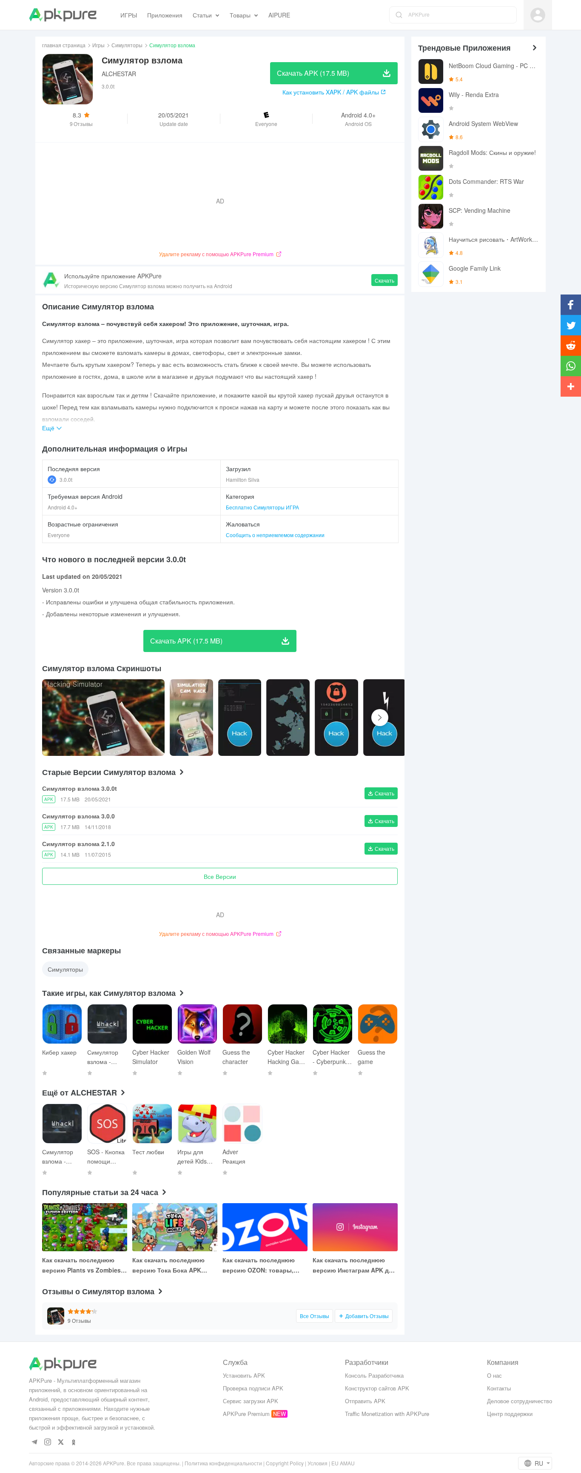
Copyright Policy (285, 1463)
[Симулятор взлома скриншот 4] (336, 717)
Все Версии (220, 876)
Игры (98, 45)
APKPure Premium (246, 1414)
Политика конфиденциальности (223, 1463)
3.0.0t (66, 479)
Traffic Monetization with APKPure (387, 1414)
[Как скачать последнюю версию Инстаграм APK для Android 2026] (355, 1227)
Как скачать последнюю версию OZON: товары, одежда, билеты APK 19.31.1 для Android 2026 (265, 1265)
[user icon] (537, 15)
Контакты (499, 1388)
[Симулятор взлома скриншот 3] (288, 717)
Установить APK (244, 1375)
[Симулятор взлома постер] (103, 717)
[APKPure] (63, 15)
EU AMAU (343, 1463)
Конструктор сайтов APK (377, 1388)
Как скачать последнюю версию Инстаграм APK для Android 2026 (354, 1265)
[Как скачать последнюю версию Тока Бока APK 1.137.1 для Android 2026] (174, 1227)
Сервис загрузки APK (250, 1401)
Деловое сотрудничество (519, 1401)
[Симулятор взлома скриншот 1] (191, 717)
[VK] (60, 1442)
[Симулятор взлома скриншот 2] (240, 717)
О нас (494, 1375)
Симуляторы (126, 45)
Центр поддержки (510, 1414)
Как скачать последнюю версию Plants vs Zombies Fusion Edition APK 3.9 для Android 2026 (82, 1265)
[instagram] (47, 1442)
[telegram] (34, 1442)
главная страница (63, 45)
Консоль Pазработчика (374, 1375)
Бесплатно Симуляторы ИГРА (262, 507)
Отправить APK (365, 1401)
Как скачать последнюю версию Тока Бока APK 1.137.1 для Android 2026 (169, 1265)
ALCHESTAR (119, 73)
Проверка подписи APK (253, 1388)
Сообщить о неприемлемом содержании (275, 534)
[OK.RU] (73, 1442)
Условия (318, 1463)
